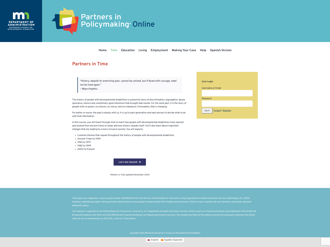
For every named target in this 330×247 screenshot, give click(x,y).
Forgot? (217, 110)
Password (207, 98)
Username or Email (211, 88)
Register (226, 110)
